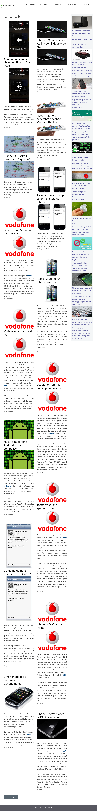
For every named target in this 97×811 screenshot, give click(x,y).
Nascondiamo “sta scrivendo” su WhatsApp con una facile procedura (81, 125)
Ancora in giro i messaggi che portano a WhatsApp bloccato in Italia (81, 157)
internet (41, 703)
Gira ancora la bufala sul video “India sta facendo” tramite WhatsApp (81, 185)
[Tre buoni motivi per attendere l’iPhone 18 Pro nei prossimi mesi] (82, 84)
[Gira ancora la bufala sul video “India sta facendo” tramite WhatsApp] (82, 176)
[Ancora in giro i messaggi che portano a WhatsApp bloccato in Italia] (82, 148)
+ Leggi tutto (11, 797)
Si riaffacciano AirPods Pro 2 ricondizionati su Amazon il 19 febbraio (81, 220)
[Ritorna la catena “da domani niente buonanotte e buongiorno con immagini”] (82, 312)
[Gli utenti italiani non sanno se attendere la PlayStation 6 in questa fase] (82, 23)
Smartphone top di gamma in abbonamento (15, 680)
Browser (85, 4)
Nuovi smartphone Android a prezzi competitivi (15, 445)
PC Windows (57, 4)
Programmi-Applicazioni (46, 249)
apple (40, 789)
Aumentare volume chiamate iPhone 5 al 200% (17, 62)
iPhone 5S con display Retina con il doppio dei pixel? (52, 44)
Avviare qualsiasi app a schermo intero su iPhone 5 (51, 199)
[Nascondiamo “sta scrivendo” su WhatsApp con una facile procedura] (82, 116)
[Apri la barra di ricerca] (26, 9)
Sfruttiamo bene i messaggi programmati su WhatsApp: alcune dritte (82, 290)
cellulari (41, 472)
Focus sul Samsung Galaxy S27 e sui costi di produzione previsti (82, 64)
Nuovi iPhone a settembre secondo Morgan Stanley (49, 119)
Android (43, 4)
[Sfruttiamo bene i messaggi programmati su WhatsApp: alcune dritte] (82, 280)
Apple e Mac (30, 4)
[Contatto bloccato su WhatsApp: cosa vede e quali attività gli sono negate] (82, 244)
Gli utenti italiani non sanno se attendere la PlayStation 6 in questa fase (81, 33)
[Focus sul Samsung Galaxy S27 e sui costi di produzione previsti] (82, 55)
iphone (8, 127)
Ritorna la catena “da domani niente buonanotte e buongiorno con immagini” (82, 322)
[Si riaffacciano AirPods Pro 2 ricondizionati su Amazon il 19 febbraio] (82, 209)
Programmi (71, 4)
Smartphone (9, 298)
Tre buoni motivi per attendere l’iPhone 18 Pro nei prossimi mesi (81, 93)
